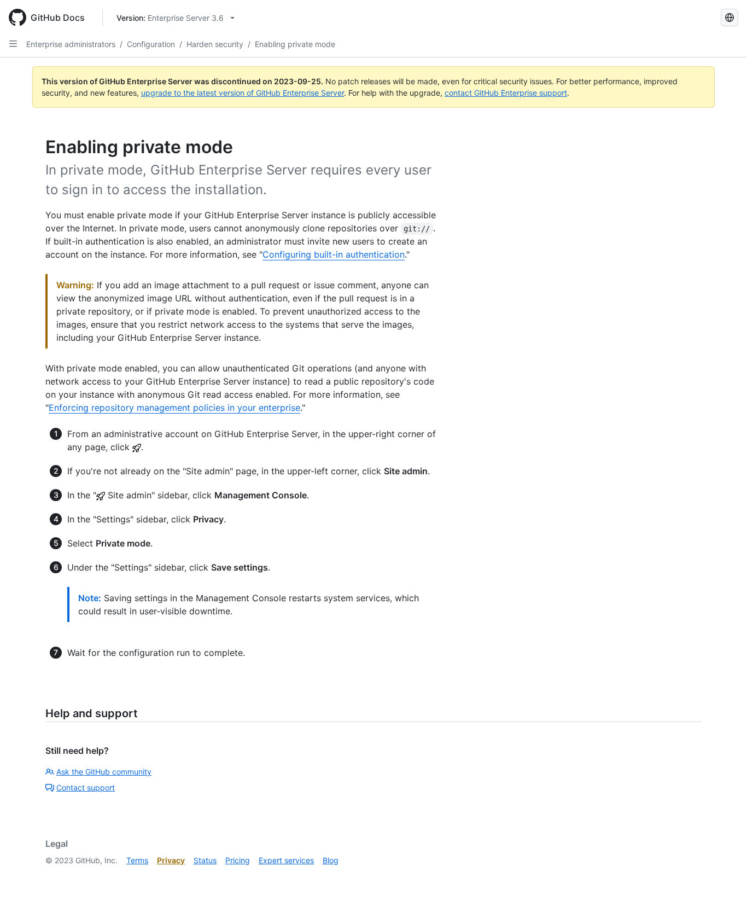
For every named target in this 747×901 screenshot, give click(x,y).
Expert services (286, 860)
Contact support (85, 787)
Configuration (151, 44)
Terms (137, 860)
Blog (331, 860)
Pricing (237, 860)
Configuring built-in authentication (333, 254)
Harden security (214, 44)
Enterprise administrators (70, 44)
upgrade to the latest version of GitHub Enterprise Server (242, 92)
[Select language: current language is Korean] (729, 17)
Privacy (171, 860)
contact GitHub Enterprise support (506, 92)
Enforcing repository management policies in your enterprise (174, 407)
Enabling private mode (295, 44)
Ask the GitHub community (103, 771)
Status (205, 860)
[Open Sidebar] (13, 44)
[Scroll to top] (723, 877)
